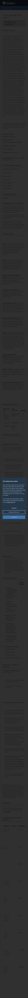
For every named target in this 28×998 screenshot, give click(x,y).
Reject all (14, 508)
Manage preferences (14, 512)
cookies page (9, 502)
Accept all (14, 517)
